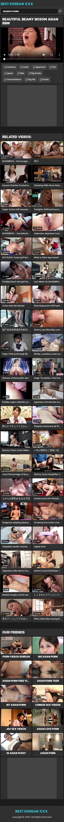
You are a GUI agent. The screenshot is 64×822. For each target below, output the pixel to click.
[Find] (60, 11)
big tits (31, 79)
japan (10, 73)
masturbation (14, 79)
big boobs (36, 73)
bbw (22, 73)
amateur (11, 67)
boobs (46, 79)
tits (54, 67)
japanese (40, 67)
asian (26, 67)
